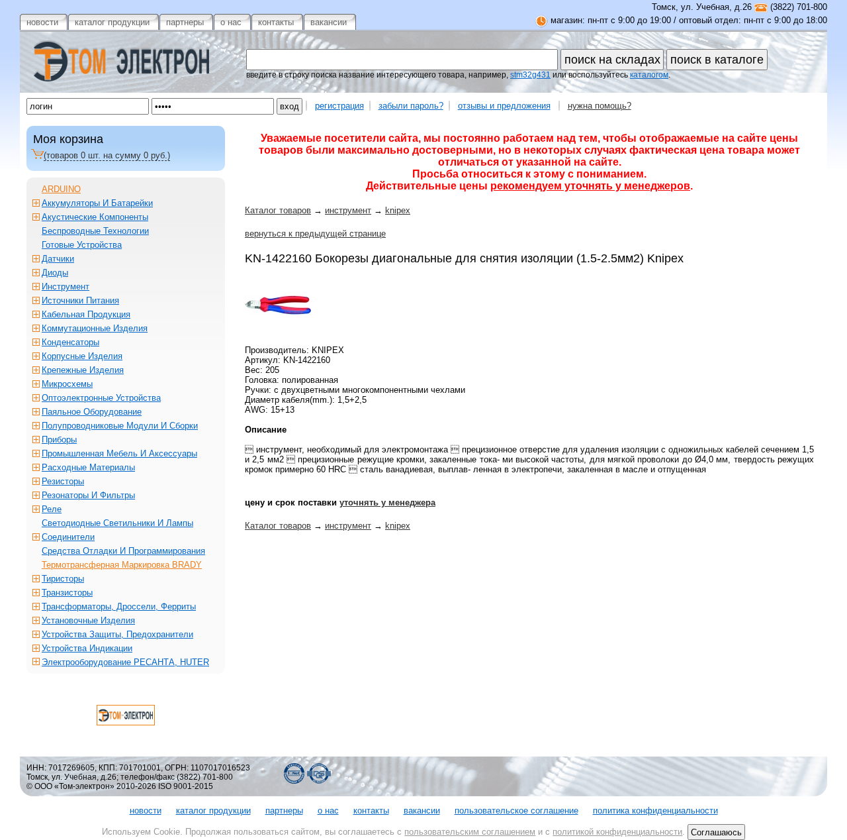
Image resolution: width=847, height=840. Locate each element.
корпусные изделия (82, 356)
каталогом (649, 74)
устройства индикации (87, 648)
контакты (371, 810)
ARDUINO (61, 189)
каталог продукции (213, 810)
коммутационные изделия (95, 328)
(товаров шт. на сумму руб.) (107, 155)
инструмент (348, 210)
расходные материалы (88, 467)
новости (145, 810)
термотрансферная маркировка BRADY (122, 565)
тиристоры (63, 579)
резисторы (63, 481)
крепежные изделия (83, 370)
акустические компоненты (95, 217)
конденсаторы (70, 342)
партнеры (284, 810)
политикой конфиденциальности (617, 832)
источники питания (80, 300)
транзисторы (67, 593)
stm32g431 (530, 74)
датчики (58, 259)
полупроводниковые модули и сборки (120, 426)
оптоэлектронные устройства (101, 398)
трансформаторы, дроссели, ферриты (119, 606)
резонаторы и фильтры (88, 495)
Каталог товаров (278, 210)
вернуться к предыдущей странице (315, 233)
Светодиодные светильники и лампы (117, 523)
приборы (59, 440)
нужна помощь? (599, 106)
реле (52, 509)
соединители (68, 537)
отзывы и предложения (504, 106)
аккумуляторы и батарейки (97, 203)
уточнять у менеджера (387, 502)
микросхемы (67, 384)
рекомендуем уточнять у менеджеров (590, 185)
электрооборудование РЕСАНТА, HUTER (125, 662)
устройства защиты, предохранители (117, 634)
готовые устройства (82, 245)
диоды (55, 273)
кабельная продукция (86, 314)
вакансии (422, 810)
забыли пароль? (411, 106)
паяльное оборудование (92, 412)
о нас (328, 810)
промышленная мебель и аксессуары (119, 453)
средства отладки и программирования (123, 551)
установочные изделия (88, 620)
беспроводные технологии (95, 231)
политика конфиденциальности (655, 810)
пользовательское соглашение (516, 810)
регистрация (339, 106)
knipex (397, 210)
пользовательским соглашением (469, 832)
